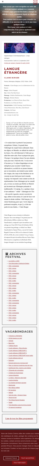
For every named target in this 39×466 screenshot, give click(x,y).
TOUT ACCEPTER (27, 458)
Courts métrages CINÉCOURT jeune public (21, 355)
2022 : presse (12, 285)
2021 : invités (12, 298)
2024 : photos (12, 271)
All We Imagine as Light (15, 338)
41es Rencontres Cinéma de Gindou (19, 263)
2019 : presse (12, 305)
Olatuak (11, 392)
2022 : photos (12, 288)
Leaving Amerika (13, 380)
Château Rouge (13, 345)
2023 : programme (14, 273)
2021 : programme (14, 293)
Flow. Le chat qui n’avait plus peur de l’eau (21, 365)
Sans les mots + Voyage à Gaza (17, 395)
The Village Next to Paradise (17, 400)
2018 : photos (12, 318)
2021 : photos (12, 295)
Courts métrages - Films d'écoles (18, 348)
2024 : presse (12, 268)
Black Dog (11, 343)
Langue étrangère (14, 375)
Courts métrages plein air (16, 358)
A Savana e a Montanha (15, 336)
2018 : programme (14, 313)
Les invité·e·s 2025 (14, 261)
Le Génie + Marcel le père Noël (17, 378)
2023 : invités (12, 281)
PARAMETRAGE (11, 458)
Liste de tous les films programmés (19, 418)
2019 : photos (12, 308)
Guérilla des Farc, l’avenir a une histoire (20, 368)
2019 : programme (14, 303)
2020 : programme (14, 300)
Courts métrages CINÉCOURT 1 (18, 350)
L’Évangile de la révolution (16, 370)
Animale (11, 341)
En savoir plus (14, 451)
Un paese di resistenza (15, 407)
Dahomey (11, 360)
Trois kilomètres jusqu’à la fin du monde (20, 405)
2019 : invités (12, 310)
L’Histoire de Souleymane (16, 373)
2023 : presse (12, 276)
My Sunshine (12, 390)
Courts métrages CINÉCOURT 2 (18, 353)
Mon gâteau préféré (14, 387)
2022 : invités (12, 290)
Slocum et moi (13, 397)
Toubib (10, 402)
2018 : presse (12, 315)
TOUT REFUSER (19, 463)
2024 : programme (14, 266)
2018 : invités (12, 320)
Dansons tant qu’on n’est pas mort (18, 363)
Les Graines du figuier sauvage (17, 382)
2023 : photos (12, 278)
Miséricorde (12, 385)
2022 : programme (14, 283)
